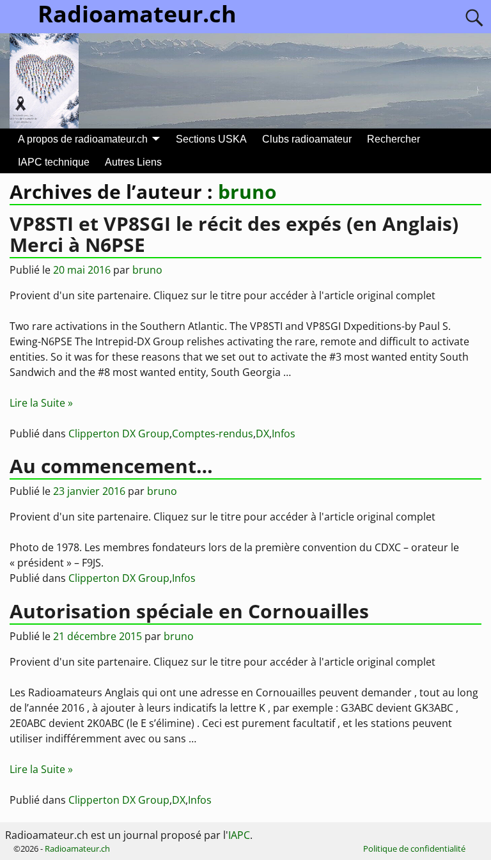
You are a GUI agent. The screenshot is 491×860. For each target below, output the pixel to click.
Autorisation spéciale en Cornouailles (189, 611)
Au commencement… (111, 466)
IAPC (239, 835)
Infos (283, 433)
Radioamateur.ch (77, 848)
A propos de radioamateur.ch (83, 139)
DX (262, 433)
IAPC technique (54, 162)
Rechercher (393, 139)
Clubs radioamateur (307, 139)
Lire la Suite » (41, 403)
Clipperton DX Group (118, 433)
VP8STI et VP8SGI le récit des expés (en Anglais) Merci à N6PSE (234, 234)
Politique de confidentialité (414, 848)
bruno (247, 191)
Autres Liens (133, 162)
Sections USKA (211, 139)
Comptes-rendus (212, 433)
